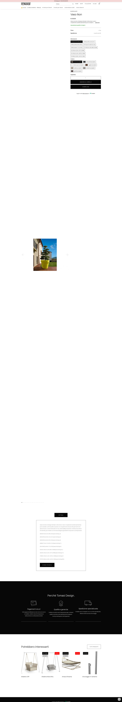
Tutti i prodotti (94, 646)
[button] (23, 254)
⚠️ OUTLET (23, 7)
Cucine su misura (31, 7)
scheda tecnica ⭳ (47, 565)
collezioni (88, 3)
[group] (45, 254)
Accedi (95, 3)
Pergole (39, 7)
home (76, 3)
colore (72, 59)
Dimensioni (74, 39)
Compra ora (85, 86)
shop (81, 3)
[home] (26, 4)
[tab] (61, 515)
